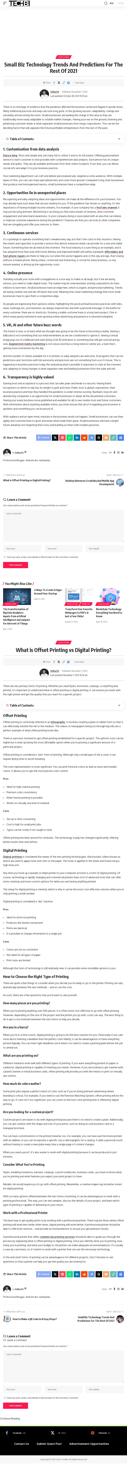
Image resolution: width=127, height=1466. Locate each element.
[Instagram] (118, 452)
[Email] (106, 438)
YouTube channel (106, 207)
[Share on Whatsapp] (69, 438)
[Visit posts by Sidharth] (44, 94)
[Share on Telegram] (91, 438)
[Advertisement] (63, 29)
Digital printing (12, 856)
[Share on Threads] (99, 438)
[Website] (110, 452)
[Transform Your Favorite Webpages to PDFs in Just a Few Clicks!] (79, 596)
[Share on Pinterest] (62, 438)
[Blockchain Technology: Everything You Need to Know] (110, 596)
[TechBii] (19, 3)
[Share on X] (59, 82)
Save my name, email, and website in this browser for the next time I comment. (43, 557)
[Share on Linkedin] (77, 438)
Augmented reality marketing (27, 343)
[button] (5, 3)
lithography (58, 722)
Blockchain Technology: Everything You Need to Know (109, 613)
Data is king (10, 155)
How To (86, 604)
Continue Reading (10, 1418)
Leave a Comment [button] (17, 1340)
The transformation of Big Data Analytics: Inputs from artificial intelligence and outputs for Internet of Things (16, 616)
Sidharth (54, 91)
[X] (57, 1433)
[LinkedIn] (122, 452)
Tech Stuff (63, 57)
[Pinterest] (99, 1433)
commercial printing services (57, 1236)
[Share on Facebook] (54, 82)
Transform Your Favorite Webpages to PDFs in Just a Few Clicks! (78, 613)
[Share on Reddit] (84, 438)
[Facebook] (114, 452)
